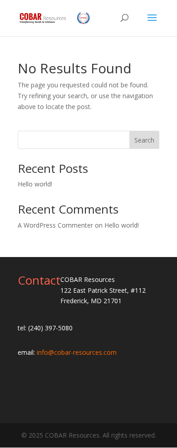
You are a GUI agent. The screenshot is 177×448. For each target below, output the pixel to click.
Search (144, 140)
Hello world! (35, 184)
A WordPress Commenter (55, 225)
